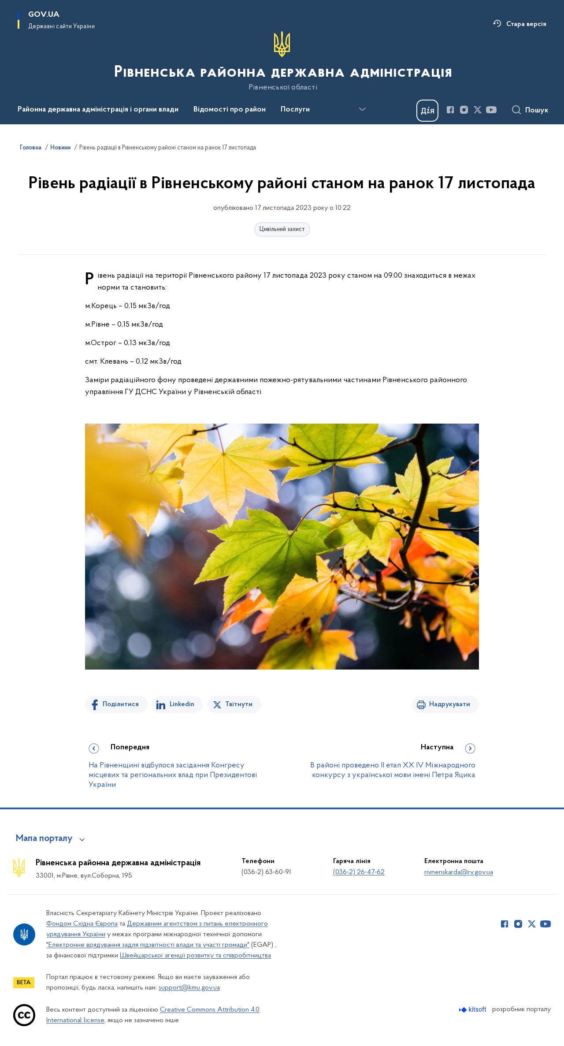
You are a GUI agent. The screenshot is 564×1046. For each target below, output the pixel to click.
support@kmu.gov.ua (189, 987)
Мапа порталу (44, 839)
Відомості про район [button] (229, 110)
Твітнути (238, 704)
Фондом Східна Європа (82, 923)
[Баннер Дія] (427, 111)
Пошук (537, 111)
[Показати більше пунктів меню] (362, 109)
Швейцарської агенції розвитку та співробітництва (195, 955)
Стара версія (526, 24)
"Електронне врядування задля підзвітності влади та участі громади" (147, 945)
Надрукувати (449, 704)
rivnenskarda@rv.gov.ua (458, 872)
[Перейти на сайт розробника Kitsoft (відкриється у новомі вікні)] (473, 1009)
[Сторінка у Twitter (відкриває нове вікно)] (477, 109)
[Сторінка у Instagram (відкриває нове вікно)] (464, 109)
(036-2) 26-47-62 (359, 872)
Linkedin (182, 704)
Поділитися (121, 704)
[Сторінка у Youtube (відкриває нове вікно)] (491, 109)
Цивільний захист (282, 229)
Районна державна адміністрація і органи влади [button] (98, 110)
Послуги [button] (295, 110)
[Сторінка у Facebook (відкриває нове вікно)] (450, 109)
